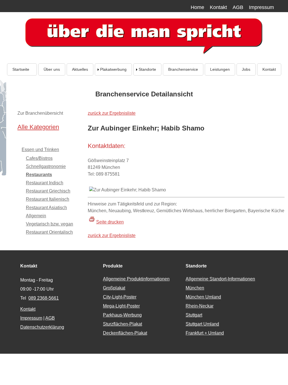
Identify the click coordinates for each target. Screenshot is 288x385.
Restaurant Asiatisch (46, 207)
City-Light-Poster (119, 297)
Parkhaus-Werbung (122, 315)
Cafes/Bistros (39, 158)
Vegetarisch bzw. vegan (49, 224)
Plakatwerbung (113, 69)
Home (197, 7)
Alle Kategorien (38, 126)
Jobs (246, 69)
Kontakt (218, 7)
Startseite (22, 69)
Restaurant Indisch (44, 182)
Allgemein (36, 215)
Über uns (52, 69)
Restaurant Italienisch (47, 199)
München (195, 288)
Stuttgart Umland (202, 324)
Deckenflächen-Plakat (125, 333)
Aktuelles (80, 69)
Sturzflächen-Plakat (122, 324)
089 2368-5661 (43, 298)
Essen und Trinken (40, 149)
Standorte (147, 69)
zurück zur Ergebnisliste (112, 113)
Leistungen (220, 69)
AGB (238, 7)
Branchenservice (183, 69)
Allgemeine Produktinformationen (136, 278)
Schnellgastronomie (46, 166)
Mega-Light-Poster (121, 306)
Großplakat (114, 288)
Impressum (261, 7)
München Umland (203, 297)
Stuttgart (194, 315)
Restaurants (39, 174)
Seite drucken (110, 222)
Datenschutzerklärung (42, 327)
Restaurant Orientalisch (49, 232)
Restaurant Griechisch (48, 191)
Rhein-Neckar (199, 306)
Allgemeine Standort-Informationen (220, 278)
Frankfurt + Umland (205, 333)
